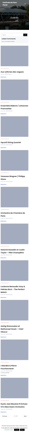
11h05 (10, 294)
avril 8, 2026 (4, 74)
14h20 (10, 74)
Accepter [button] (16, 429)
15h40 (11, 144)
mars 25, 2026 (4, 255)
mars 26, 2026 (4, 111)
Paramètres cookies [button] (9, 429)
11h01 (10, 334)
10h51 (10, 371)
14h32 (11, 218)
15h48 (11, 111)
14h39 (11, 181)
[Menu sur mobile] (25, 4)
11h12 (10, 255)
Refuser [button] (22, 429)
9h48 (10, 409)
